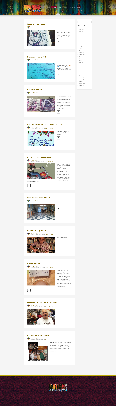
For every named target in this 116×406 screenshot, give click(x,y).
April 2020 (80, 50)
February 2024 (81, 29)
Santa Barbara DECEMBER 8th (38, 198)
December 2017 (81, 70)
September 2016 (82, 83)
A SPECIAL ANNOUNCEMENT (38, 335)
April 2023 (80, 39)
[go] (90, 22)
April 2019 (80, 58)
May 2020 (80, 48)
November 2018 (81, 66)
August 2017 (81, 73)
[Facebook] (24, 2)
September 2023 (82, 33)
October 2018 (81, 68)
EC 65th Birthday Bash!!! (36, 231)
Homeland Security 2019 (36, 57)
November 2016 (81, 79)
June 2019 (80, 56)
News (51, 60)
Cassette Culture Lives (36, 24)
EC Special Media (47, 60)
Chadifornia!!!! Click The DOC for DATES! (42, 303)
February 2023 (81, 42)
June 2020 (80, 46)
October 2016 (81, 81)
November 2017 (81, 71)
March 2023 (81, 40)
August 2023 (81, 35)
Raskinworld (48, 402)
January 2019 (81, 62)
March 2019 (81, 60)
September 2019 (82, 54)
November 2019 (81, 52)
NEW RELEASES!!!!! (34, 263)
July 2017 (80, 75)
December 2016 (81, 77)
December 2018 (81, 64)
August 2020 (81, 44)
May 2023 (80, 37)
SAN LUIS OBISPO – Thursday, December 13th (44, 124)
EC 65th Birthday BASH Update (39, 157)
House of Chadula (34, 26)
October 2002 (81, 85)
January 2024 (81, 31)
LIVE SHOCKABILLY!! (34, 90)
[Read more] (58, 43)
